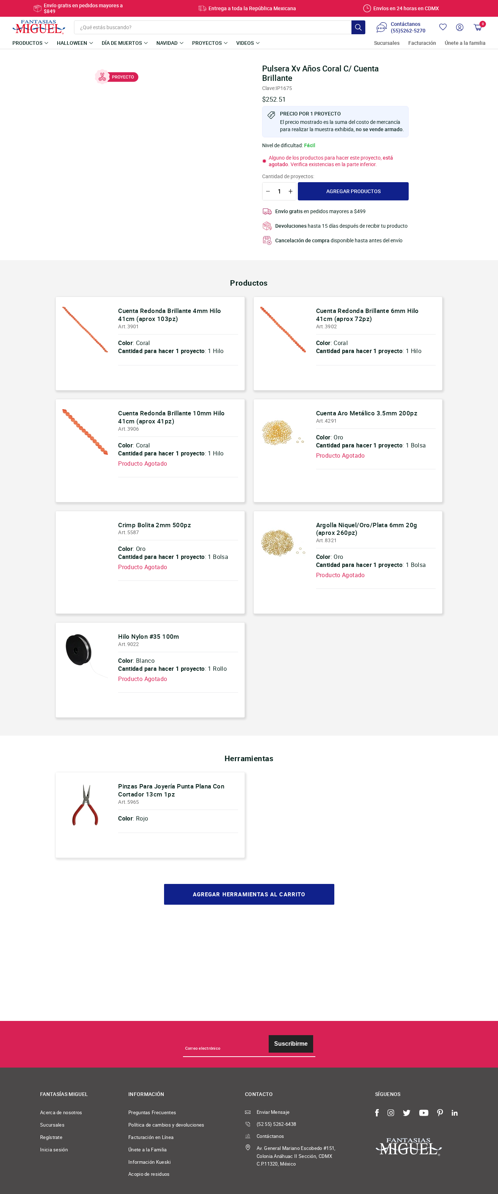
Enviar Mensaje (273, 1112)
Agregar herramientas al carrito (249, 894)
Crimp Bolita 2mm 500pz (154, 525)
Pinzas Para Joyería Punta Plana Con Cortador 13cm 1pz (171, 790)
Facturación (422, 43)
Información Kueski (149, 1162)
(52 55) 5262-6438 (276, 1124)
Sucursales (387, 43)
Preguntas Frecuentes (152, 1112)
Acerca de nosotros (61, 1112)
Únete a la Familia (147, 1149)
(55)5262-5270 (408, 31)
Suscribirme (291, 1044)
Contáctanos (270, 1136)
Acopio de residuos (149, 1174)
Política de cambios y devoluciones (166, 1124)
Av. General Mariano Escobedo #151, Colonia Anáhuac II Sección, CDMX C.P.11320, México (296, 1156)
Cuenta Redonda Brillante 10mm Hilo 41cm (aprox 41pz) (171, 417)
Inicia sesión (54, 1149)
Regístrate (51, 1137)
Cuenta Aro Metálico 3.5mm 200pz (366, 413)
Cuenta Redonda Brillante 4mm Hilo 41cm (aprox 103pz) (169, 314)
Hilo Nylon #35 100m (148, 636)
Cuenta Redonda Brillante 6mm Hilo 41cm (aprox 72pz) (367, 314)
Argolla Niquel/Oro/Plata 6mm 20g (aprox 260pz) (366, 529)
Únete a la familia (465, 43)
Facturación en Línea (151, 1137)
